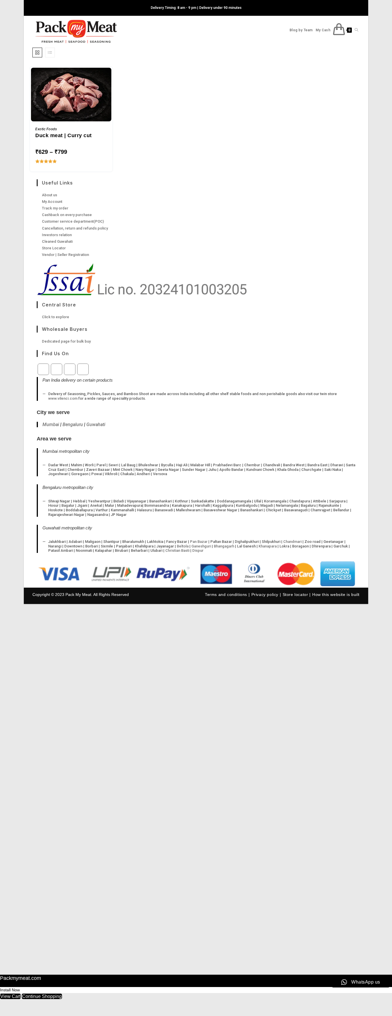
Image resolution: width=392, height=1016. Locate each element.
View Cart (10, 996)
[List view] (50, 52)
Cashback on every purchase (67, 215)
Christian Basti (177, 550)
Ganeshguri (201, 546)
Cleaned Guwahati (57, 241)
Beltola (183, 546)
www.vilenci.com (62, 398)
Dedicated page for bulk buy (66, 341)
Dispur (197, 550)
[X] (43, 369)
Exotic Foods (46, 129)
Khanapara (268, 546)
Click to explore (55, 317)
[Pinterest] (83, 369)
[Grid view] (37, 52)
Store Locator (54, 248)
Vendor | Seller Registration (65, 254)
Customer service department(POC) (73, 221)
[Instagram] (69, 369)
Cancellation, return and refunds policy (75, 228)
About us (49, 195)
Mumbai (50, 424)
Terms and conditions (226, 594)
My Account (52, 201)
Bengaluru (73, 424)
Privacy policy (264, 594)
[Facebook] (56, 369)
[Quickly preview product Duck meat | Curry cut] (108, 77)
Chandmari (292, 541)
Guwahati (95, 424)
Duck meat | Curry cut (63, 135)
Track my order (55, 208)
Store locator (295, 594)
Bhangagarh (224, 546)
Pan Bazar (198, 541)
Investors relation (57, 235)
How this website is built (336, 594)
